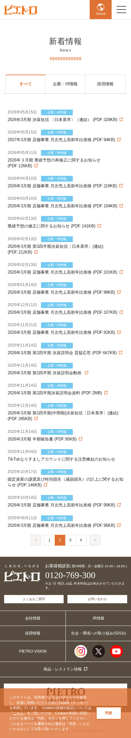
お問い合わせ (97, 599)
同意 (108, 713)
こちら (18, 713)
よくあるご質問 (34, 599)
